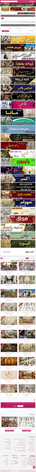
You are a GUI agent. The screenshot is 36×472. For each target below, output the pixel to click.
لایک (22, 258)
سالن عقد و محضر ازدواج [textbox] (19, 28)
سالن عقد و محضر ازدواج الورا (9, 380)
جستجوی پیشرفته (31, 441)
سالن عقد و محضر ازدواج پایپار (27, 380)
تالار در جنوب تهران (22, 440)
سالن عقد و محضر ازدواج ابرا (27, 325)
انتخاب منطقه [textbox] (31, 30)
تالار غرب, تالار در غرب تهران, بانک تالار (31, 451)
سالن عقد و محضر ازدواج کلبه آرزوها (9, 312)
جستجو (30, 21)
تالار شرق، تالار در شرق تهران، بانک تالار (20, 439)
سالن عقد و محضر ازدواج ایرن (27, 285)
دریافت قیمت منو (24, 430)
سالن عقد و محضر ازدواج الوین (28, 428)
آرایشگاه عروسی (5, 462)
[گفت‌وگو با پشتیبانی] (34, 467)
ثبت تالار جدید (24, 463)
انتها (27, 400)
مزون (7, 465)
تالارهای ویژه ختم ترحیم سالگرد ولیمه (8, 448)
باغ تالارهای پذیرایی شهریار (21, 443)
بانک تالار (33, 21)
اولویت (27, 258)
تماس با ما (24, 459)
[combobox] (18, 28)
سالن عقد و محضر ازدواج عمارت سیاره (27, 312)
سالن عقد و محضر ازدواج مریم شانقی (27, 298)
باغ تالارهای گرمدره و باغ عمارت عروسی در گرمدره (7, 442)
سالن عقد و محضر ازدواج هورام (27, 353)
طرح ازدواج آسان (31, 447)
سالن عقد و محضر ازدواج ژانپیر (9, 353)
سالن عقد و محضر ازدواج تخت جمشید (9, 339)
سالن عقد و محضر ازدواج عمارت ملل (27, 366)
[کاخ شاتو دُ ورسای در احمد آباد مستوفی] (18, 4)
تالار (7, 457)
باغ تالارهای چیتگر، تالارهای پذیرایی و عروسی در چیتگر (19, 448)
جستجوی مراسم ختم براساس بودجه (31, 445)
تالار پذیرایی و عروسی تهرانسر (7, 440)
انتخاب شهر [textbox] (9, 28)
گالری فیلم (24, 465)
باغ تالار (7, 459)
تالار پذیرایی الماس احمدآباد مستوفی (10, 428)
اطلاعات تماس (29, 430)
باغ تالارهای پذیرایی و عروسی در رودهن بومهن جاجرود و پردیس (20, 451)
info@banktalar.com (14, 463)
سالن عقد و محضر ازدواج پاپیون (27, 339)
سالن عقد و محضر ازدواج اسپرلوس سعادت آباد (27, 271)
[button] (3, 414)
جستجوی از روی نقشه (31, 443)
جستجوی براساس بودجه (32, 440)
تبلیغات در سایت (23, 460)
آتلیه (7, 463)
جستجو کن (5, 31)
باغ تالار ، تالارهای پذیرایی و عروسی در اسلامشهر (20, 446)
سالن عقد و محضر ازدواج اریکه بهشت (9, 325)
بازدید (20, 258)
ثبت (2, 18)
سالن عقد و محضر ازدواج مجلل (9, 393)
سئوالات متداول (24, 462)
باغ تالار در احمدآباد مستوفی (21, 442)
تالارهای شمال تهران (31, 448)
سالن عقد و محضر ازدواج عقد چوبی (9, 298)
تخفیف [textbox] (20, 30)
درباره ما (25, 457)
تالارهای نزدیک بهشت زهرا (7, 446)
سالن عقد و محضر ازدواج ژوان (9, 285)
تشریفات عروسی (5, 460)
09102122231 (12, 461)
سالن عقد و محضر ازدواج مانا (9, 366)
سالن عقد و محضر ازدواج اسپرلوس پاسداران (9, 271)
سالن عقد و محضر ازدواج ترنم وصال (27, 393)
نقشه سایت (24, 466)
